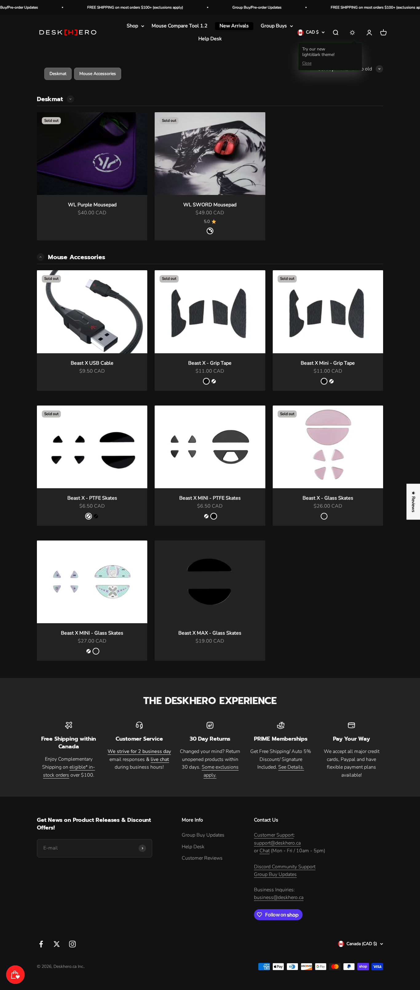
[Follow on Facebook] (41, 944)
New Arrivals (234, 25)
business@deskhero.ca (278, 897)
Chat (265, 850)
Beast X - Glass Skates (328, 498)
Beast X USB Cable (92, 363)
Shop (132, 25)
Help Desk (210, 38)
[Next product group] (70, 99)
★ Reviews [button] (413, 501)
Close (306, 63)
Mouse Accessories (97, 74)
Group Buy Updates (203, 835)
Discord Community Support (284, 866)
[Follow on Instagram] (72, 944)
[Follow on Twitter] (57, 944)
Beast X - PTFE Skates (92, 498)
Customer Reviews (202, 858)
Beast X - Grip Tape (210, 363)
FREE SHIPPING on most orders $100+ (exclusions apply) (109, 7)
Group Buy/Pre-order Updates (230, 7)
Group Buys (274, 25)
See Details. (291, 767)
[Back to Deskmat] (40, 257)
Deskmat (58, 74)
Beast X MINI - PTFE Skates (210, 498)
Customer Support (274, 835)
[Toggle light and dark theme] (352, 32)
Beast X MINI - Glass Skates (92, 633)
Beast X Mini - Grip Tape (328, 363)
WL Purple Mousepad (92, 204)
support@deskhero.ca (277, 843)
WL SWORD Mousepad (209, 204)
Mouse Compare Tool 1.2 (180, 25)
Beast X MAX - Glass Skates (209, 633)
